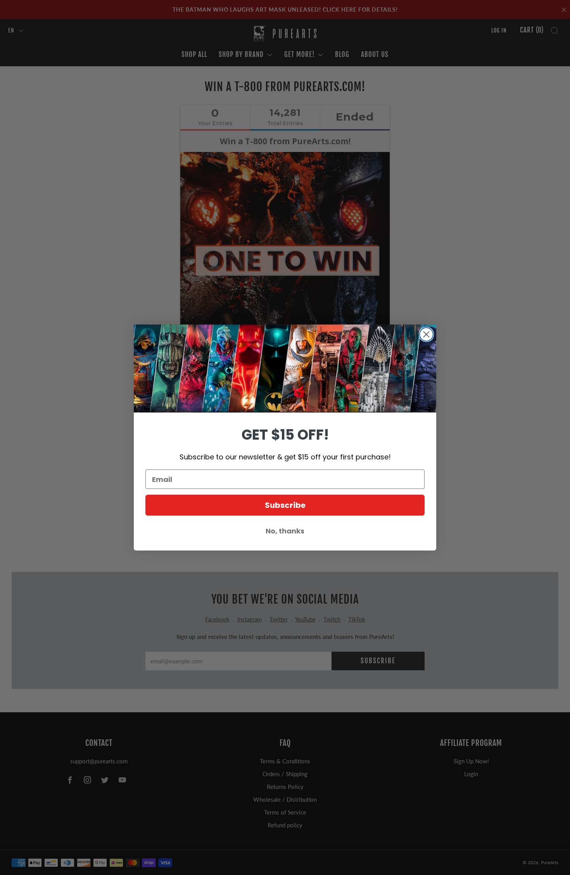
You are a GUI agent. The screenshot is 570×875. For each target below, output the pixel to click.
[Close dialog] (426, 334)
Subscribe (285, 505)
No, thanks (285, 531)
